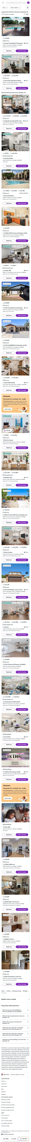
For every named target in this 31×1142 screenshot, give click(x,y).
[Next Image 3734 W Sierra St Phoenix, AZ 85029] (27, 647)
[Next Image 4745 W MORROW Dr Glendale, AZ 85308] (27, 328)
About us (3, 1081)
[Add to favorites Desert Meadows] (27, 171)
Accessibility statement (6, 1123)
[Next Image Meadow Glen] (27, 461)
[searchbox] (17, 2)
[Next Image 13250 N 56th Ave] (27, 847)
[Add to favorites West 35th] (27, 805)
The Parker (7, 737)
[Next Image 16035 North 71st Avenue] (27, 885)
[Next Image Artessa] (27, 610)
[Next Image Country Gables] (27, 141)
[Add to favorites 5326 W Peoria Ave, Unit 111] (27, 952)
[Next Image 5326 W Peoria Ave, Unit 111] (27, 960)
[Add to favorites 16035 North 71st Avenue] (27, 877)
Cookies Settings (5, 1126)
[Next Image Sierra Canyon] (27, 535)
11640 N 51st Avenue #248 (12, 772)
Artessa (6, 627)
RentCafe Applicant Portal (7, 1107)
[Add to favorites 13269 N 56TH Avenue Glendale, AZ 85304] (27, 209)
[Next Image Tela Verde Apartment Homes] (27, 64)
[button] (15, 26)
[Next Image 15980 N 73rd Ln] (27, 922)
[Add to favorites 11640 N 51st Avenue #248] (27, 750)
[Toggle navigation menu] (3, 2)
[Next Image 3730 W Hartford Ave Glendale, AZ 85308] (27, 291)
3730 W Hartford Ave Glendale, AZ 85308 (16, 308)
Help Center (4, 1086)
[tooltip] (6, 40)
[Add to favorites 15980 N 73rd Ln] (27, 915)
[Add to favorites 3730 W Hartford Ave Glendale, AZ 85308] (27, 283)
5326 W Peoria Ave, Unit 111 (12, 976)
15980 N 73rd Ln (9, 939)
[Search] (28, 2)
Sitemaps (3, 1094)
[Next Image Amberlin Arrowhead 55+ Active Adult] (27, 104)
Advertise (3, 1091)
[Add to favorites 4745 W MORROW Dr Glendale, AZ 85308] (27, 321)
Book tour (9, 51)
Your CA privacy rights (6, 1120)
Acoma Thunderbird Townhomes (13, 43)
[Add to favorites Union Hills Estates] (27, 358)
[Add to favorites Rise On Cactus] (27, 416)
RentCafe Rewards (6, 1102)
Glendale (25, 991)
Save (14, 1138)
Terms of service (5, 1115)
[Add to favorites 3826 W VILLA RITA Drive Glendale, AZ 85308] (27, 490)
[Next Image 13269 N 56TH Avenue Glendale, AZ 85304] (27, 216)
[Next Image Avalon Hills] (27, 254)
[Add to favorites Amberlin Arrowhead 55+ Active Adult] (27, 96)
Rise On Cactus (8, 440)
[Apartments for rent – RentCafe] (5, 1075)
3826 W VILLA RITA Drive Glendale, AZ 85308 (17, 515)
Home (3, 991)
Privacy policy (4, 1118)
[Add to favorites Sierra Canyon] (27, 528)
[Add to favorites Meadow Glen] (27, 453)
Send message (22, 51)
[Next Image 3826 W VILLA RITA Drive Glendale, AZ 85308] (27, 498)
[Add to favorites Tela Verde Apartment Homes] (27, 56)
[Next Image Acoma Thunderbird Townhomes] (27, 26)
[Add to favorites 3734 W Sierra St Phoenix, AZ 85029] (27, 640)
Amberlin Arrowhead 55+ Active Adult (15, 121)
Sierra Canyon (8, 552)
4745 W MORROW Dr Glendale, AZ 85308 (16, 345)
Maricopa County (16, 991)
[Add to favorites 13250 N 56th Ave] (27, 840)
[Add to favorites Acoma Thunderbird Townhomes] (27, 19)
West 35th (7, 827)
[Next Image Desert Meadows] (27, 179)
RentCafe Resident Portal (7, 1110)
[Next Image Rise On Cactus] (27, 423)
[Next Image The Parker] (27, 722)
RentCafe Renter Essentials (8, 1104)
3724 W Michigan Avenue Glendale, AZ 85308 (17, 589)
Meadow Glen (8, 477)
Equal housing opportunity (8, 1134)
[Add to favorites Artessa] (27, 603)
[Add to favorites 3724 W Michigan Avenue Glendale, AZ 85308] (27, 565)
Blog (2, 1089)
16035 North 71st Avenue (11, 902)
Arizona (8, 991)
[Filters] (28, 7)
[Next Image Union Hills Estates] (27, 366)
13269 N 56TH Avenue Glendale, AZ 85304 (16, 233)
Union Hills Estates (9, 382)
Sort (27, 14)
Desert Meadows (9, 195)
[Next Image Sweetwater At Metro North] (27, 685)
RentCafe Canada (5, 1099)
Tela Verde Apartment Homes (12, 80)
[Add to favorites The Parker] (27, 715)
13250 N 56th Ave (9, 864)
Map (7, 1138)
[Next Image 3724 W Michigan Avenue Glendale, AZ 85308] (27, 573)
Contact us (3, 1083)
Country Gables (8, 158)
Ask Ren (24, 1138)
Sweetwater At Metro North (12, 702)
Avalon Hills (7, 270)
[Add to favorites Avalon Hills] (27, 246)
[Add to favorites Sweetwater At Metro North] (27, 677)
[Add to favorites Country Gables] (27, 134)
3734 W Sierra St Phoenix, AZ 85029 (14, 664)
